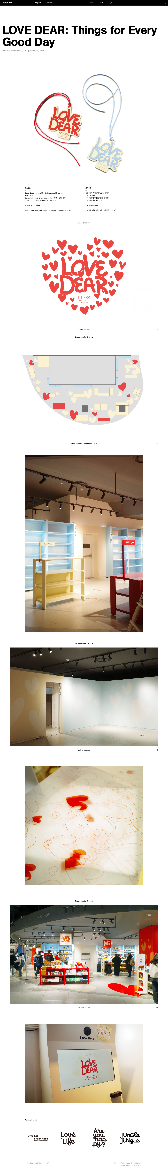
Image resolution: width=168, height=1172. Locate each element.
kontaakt (7, 3)
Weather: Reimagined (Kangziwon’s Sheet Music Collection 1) (128, 1164)
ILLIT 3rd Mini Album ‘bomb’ (37, 1163)
